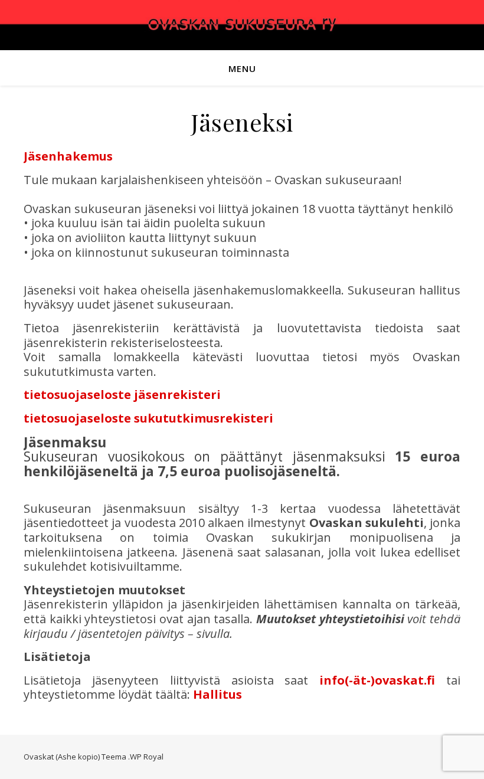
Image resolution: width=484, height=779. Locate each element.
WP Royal (146, 756)
